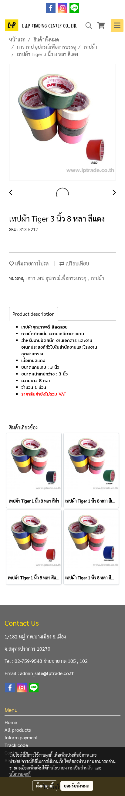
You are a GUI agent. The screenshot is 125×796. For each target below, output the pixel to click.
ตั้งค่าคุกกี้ (44, 785)
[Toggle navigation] (117, 25)
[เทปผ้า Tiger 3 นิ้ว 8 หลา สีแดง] (62, 122)
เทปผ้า (97, 278)
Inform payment (21, 737)
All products (18, 730)
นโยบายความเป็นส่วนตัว (71, 767)
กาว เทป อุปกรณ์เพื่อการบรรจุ (58, 278)
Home (11, 722)
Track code (16, 745)
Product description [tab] (33, 314)
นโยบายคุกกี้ (20, 774)
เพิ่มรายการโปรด (31, 263)
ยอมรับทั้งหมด (77, 785)
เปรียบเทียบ (76, 263)
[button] (87, 25)
